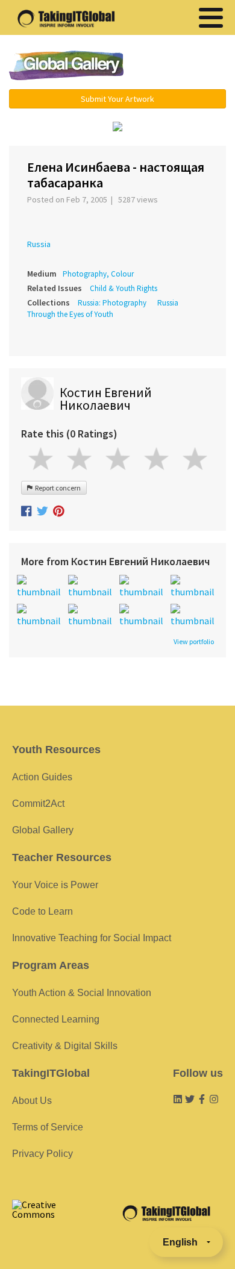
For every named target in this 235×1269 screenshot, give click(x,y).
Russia (39, 244)
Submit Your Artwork (117, 98)
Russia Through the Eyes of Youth (102, 308)
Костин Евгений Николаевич (106, 398)
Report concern (57, 487)
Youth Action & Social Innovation (81, 993)
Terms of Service (47, 1127)
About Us (32, 1100)
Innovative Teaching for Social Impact (91, 938)
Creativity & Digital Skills (65, 1046)
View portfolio (194, 641)
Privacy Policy (42, 1153)
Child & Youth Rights (123, 288)
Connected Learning (55, 1019)
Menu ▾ (182, 66)
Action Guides (42, 777)
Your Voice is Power (55, 885)
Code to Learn (42, 911)
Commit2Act (38, 803)
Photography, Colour (98, 274)
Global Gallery (66, 65)
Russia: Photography (112, 303)
